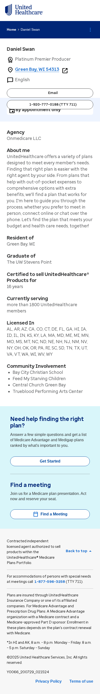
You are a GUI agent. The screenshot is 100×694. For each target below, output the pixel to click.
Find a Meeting (50, 514)
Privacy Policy (48, 681)
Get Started (50, 461)
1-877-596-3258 (49, 581)
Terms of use (81, 681)
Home (11, 29)
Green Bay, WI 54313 (37, 69)
